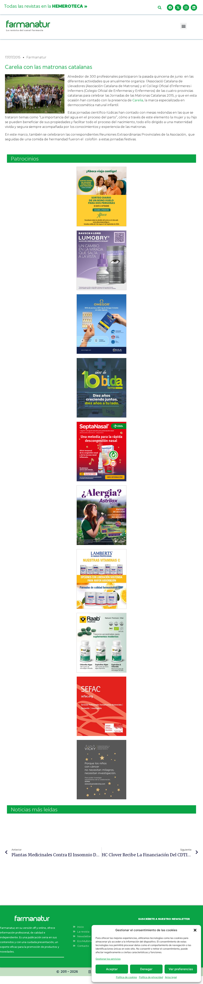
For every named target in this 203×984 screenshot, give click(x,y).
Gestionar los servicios (108, 958)
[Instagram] (186, 7)
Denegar (146, 969)
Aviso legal (171, 977)
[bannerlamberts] (101, 196)
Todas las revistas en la (45, 6)
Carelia (137, 100)
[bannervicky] (101, 769)
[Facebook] (170, 7)
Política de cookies (126, 977)
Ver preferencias (181, 969)
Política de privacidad (151, 977)
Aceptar (112, 969)
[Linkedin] (194, 7)
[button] (195, 930)
